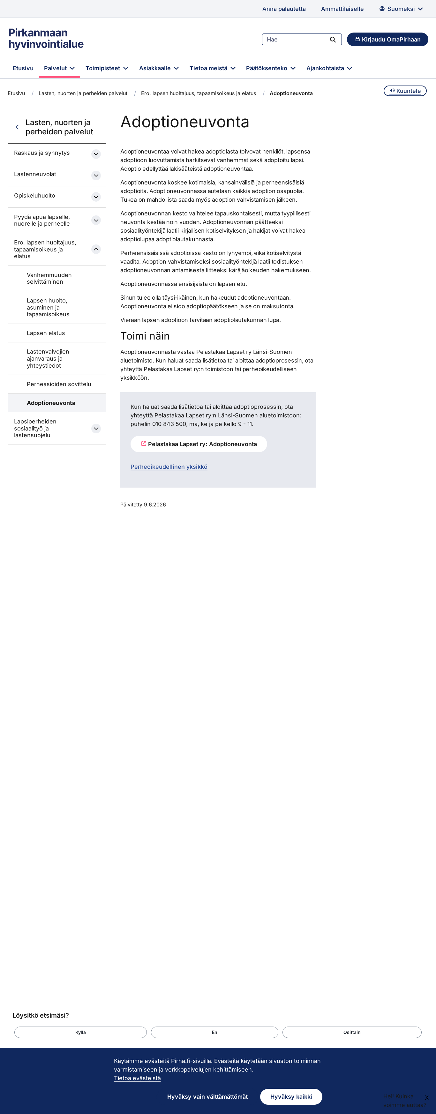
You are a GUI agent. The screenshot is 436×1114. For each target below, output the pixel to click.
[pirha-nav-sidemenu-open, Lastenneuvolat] (96, 175)
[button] (80, 1032)
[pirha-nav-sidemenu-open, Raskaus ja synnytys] (96, 154)
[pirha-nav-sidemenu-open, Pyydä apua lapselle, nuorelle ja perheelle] (96, 220)
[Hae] (333, 39)
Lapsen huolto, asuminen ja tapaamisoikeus (48, 307)
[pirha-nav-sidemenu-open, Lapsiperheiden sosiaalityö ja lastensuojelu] (96, 428)
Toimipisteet (104, 68)
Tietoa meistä (209, 68)
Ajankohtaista (326, 68)
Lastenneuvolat (35, 174)
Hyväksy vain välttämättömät (207, 1096)
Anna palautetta (284, 8)
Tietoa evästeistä (137, 1078)
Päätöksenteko (267, 68)
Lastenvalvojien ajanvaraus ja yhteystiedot (48, 358)
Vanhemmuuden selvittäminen (49, 278)
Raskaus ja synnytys (42, 152)
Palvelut (56, 68)
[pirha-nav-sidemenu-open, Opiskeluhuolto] (96, 197)
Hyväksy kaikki (291, 1096)
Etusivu (23, 68)
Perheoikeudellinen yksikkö (169, 466)
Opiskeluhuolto (34, 195)
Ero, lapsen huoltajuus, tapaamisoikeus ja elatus (198, 93)
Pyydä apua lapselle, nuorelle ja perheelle (42, 220)
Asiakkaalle (155, 68)
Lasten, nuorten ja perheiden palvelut (83, 93)
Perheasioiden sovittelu (59, 384)
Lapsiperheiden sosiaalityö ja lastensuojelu (35, 428)
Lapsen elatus (46, 333)
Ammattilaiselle (342, 8)
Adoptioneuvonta (51, 403)
